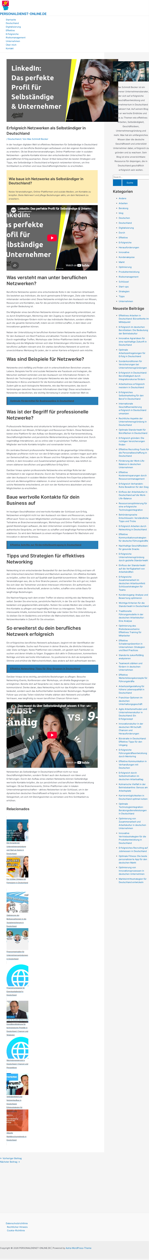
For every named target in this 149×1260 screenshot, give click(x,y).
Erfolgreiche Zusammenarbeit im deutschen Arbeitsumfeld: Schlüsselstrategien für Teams (132, 583)
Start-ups (124, 286)
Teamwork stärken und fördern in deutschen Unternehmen (130, 666)
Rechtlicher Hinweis (17, 1227)
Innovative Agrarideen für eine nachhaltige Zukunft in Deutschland (133, 341)
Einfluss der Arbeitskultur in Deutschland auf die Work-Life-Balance (133, 495)
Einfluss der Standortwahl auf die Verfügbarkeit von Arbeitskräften (132, 568)
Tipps (122, 296)
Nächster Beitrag (10, 1161)
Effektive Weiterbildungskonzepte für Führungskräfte (133, 678)
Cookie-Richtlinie (16, 1230)
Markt (122, 262)
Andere (122, 198)
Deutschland (12, 23)
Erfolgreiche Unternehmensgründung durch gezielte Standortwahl (133, 557)
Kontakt (10, 48)
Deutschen (124, 218)
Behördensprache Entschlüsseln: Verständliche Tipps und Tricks (133, 518)
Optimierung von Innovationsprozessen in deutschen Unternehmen (131, 870)
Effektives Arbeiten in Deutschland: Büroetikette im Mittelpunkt (134, 318)
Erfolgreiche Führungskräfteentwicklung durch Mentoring (133, 753)
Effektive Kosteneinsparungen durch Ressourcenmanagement (133, 475)
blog (121, 213)
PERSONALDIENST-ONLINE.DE (23, 14)
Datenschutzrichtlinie (17, 1223)
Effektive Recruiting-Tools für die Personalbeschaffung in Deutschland (134, 452)
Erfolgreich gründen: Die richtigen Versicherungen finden (132, 441)
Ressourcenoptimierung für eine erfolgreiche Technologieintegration (133, 506)
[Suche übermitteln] (117, 182)
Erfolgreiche (12, 34)
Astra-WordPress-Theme (78, 1248)
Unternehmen (13, 41)
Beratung (123, 208)
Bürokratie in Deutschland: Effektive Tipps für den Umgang (132, 741)
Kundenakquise (127, 257)
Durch (122, 232)
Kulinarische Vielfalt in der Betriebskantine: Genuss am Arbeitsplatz (133, 787)
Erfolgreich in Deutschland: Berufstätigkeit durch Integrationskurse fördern (133, 376)
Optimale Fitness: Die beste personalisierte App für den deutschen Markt (133, 859)
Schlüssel (124, 281)
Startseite (11, 19)
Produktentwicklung (129, 271)
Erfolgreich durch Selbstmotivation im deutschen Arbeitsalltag (131, 776)
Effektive (10, 30)
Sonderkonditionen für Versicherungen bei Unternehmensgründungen (133, 364)
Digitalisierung (13, 26)
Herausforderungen (129, 247)
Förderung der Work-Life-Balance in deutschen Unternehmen (132, 464)
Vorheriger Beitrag (11, 1158)
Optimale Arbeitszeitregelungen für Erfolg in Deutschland (132, 353)
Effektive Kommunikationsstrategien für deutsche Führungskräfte (133, 537)
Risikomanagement (15, 37)
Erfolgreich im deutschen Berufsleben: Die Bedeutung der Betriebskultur (133, 330)
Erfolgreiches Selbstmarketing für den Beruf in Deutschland (131, 395)
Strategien (124, 291)
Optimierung (125, 267)
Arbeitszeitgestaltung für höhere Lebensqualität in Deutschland (131, 689)
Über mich (11, 44)
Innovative (124, 252)
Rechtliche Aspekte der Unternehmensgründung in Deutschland (133, 421)
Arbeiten (123, 203)
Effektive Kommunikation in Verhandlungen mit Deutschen (133, 764)
